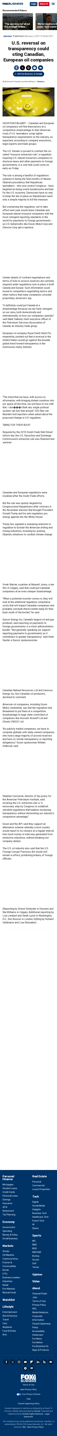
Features (7, 36)
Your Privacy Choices (31, 1394)
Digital (35, 1202)
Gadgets (36, 1209)
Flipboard (31, 1361)
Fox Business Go (40, 1346)
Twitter (22, 67)
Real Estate (39, 1176)
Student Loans (10, 1188)
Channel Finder (39, 1293)
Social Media (38, 1205)
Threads (28, 67)
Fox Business (13, 4)
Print (34, 67)
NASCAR (36, 1252)
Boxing (35, 1256)
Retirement (8, 1211)
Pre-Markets (9, 1289)
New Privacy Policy (28, 1389)
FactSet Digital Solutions (32, 1414)
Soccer (35, 1259)
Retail (5, 1285)
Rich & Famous (10, 1316)
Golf (34, 1263)
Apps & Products (40, 1350)
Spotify (25, 1368)
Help (28, 1399)
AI (33, 1224)
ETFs (5, 1273)
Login (33, 4)
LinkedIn (38, 1361)
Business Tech (39, 1213)
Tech (35, 1196)
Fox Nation (37, 1342)
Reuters (40, 82)
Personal (36, 1181)
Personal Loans (10, 1196)
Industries (7, 1281)
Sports (36, 1235)
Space (35, 1228)
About (36, 1288)
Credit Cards (9, 1192)
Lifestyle (8, 1306)
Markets (8, 1245)
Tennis (35, 1267)
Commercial (38, 1185)
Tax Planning (9, 1214)
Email (40, 67)
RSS (44, 1361)
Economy (9, 1222)
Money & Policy (10, 1235)
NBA (34, 1244)
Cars (5, 1323)
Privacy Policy (39, 1305)
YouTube (25, 1361)
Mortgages (8, 1184)
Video (36, 1281)
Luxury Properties (41, 1189)
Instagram (19, 1361)
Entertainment (10, 1312)
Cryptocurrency (10, 1258)
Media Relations (40, 1312)
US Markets (8, 1255)
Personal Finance (8, 1178)
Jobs (34, 1297)
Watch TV (44, 4)
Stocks (6, 1251)
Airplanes (7, 1327)
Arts (5, 1334)
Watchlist (9, 1299)
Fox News (37, 1338)
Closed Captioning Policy (28, 1404)
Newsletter (50, 1361)
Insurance (7, 1203)
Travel (6, 1319)
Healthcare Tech (40, 1217)
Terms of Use (39, 1301)
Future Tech (38, 1220)
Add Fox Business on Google (29, 74)
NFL (34, 1241)
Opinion (37, 1274)
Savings (6, 1199)
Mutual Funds (9, 1292)
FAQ (34, 1308)
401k (5, 1207)
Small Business (10, 1238)
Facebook (16, 67)
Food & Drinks (9, 1331)
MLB (34, 1248)
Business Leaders (11, 1277)
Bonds (6, 1270)
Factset (37, 1411)
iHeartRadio (31, 1368)
